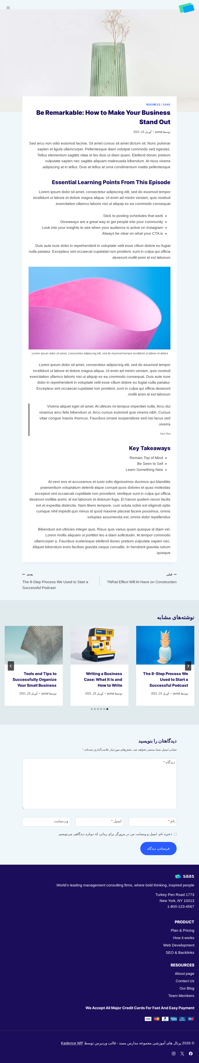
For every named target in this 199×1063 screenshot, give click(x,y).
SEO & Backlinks (180, 953)
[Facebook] (190, 1053)
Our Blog (187, 988)
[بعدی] (11, 666)
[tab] (107, 709)
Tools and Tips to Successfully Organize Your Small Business (35, 679)
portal (158, 131)
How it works (183, 938)
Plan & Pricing (182, 930)
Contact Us (185, 981)
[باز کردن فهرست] (8, 8)
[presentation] (165, 645)
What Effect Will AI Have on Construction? (142, 578)
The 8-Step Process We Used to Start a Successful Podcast (55, 581)
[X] (182, 1053)
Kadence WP (72, 1043)
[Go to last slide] (188, 666)
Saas (166, 104)
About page (184, 974)
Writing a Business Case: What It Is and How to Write (103, 679)
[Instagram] (173, 1053)
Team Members (181, 996)
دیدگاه (169, 762)
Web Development (178, 945)
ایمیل (116, 821)
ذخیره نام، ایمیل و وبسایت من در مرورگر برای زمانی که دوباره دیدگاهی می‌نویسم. (115, 834)
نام (171, 821)
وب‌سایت (61, 821)
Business (153, 104)
